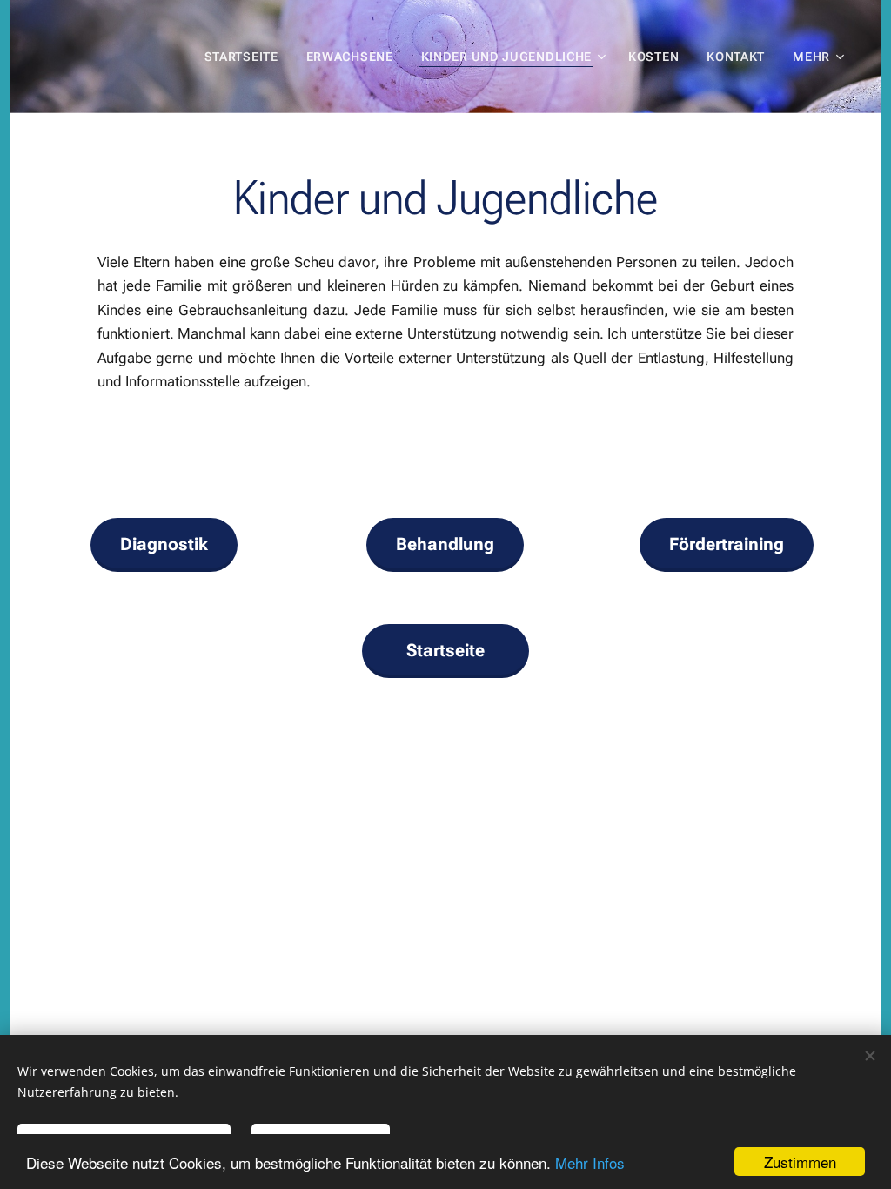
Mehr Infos (590, 1162)
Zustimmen (800, 1161)
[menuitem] (246, 56)
